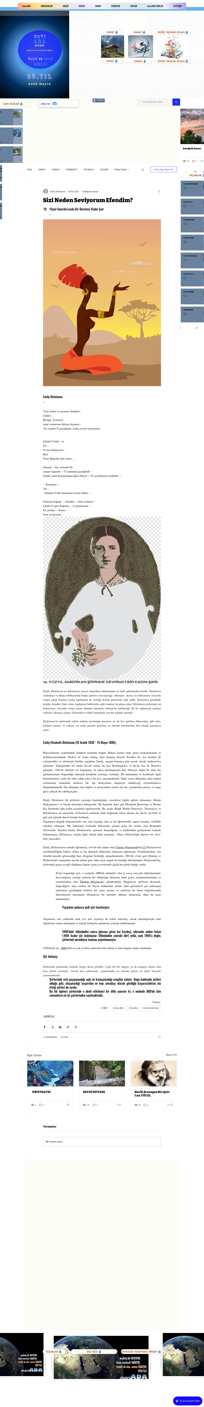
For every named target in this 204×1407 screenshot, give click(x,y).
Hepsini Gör (171, 1054)
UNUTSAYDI (41, 1092)
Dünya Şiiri (118, 1008)
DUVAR (104, 169)
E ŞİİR (105, 1008)
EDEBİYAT (71, 169)
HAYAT (42, 169)
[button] (142, 169)
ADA (29, 169)
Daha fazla (120, 169)
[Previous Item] (175, 126)
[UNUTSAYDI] (50, 1073)
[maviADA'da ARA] (176, 102)
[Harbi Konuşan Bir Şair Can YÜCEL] (154, 1073)
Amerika (133, 1008)
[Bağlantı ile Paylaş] (67, 1026)
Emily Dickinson (151, 1008)
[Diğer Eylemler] (159, 191)
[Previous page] (188, 328)
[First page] (180, 328)
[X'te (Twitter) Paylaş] (52, 1026)
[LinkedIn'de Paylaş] (60, 1026)
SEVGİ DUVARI (94, 1092)
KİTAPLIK (89, 169)
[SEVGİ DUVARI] (102, 1073)
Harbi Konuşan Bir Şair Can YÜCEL (152, 1093)
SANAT (56, 169)
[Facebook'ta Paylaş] (44, 1026)
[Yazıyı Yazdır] (75, 1026)
